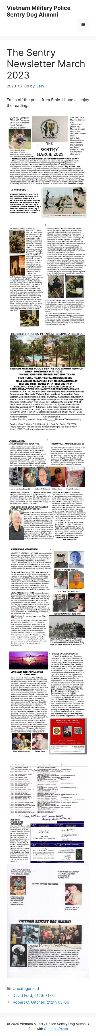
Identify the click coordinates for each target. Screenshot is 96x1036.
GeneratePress (56, 1029)
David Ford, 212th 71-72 (34, 995)
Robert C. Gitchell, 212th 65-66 (41, 1002)
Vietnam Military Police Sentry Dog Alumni (39, 11)
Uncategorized (26, 988)
